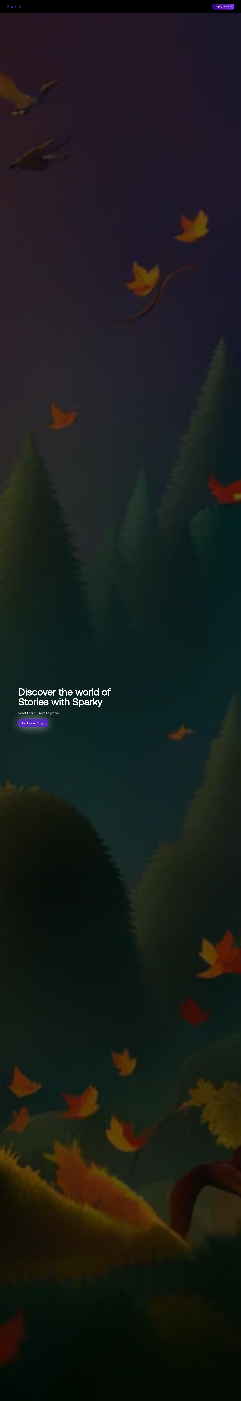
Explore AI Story (33, 723)
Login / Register (223, 6)
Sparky (14, 6)
